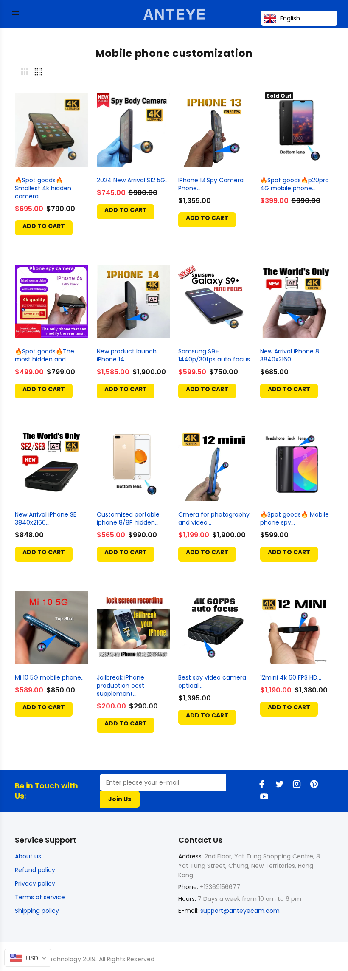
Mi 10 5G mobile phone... (50, 677)
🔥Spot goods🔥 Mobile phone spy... (294, 518)
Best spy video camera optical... (212, 681)
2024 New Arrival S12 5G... (133, 180)
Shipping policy (37, 910)
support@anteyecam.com (240, 910)
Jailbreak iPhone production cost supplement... (120, 685)
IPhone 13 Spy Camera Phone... (211, 184)
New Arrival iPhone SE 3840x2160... (45, 518)
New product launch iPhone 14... (127, 355)
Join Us (119, 799)
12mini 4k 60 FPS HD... (290, 677)
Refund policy (35, 870)
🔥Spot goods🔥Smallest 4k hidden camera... (43, 188)
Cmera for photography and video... (214, 518)
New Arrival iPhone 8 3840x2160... (289, 355)
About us (28, 856)
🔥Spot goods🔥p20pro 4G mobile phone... (294, 184)
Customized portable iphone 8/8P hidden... (128, 518)
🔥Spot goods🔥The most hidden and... (44, 355)
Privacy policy (35, 883)
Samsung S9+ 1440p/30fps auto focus (214, 355)
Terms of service (40, 897)
